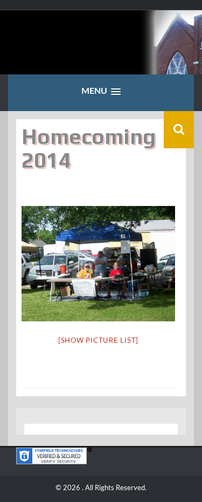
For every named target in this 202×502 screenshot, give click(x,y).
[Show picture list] (98, 341)
